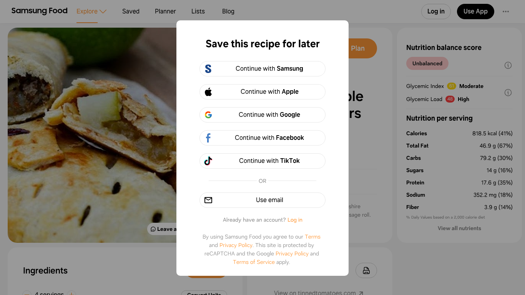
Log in (294, 219)
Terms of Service (254, 262)
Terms (313, 236)
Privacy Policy (236, 245)
